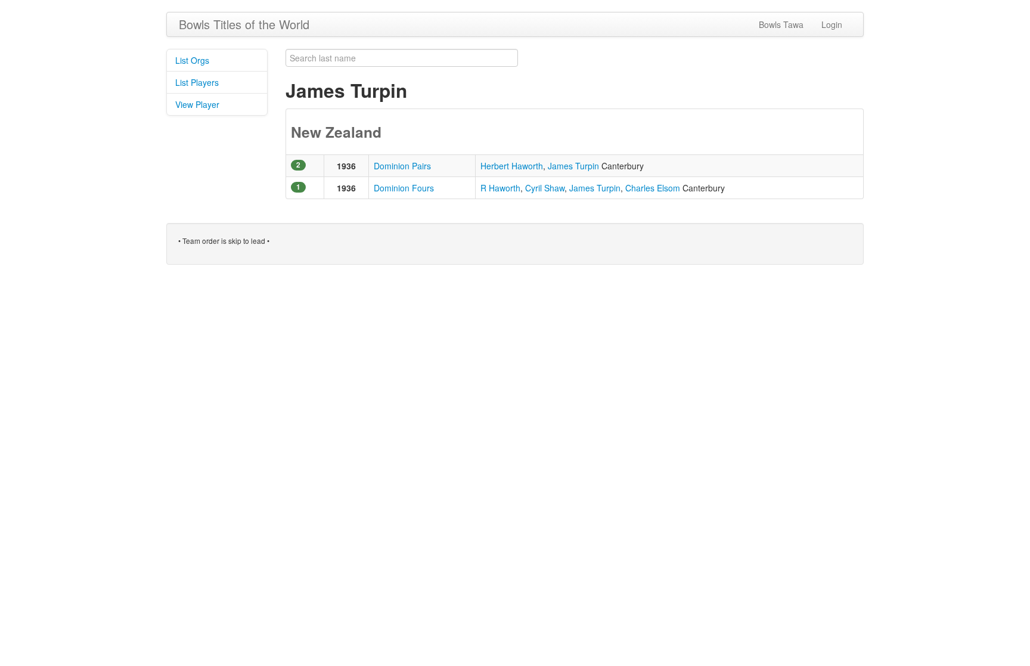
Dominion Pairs (402, 166)
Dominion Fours (404, 188)
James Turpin (573, 166)
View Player (197, 104)
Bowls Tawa (781, 24)
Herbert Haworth (511, 166)
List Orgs (192, 60)
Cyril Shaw (544, 188)
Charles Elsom (652, 188)
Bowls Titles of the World (244, 24)
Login (831, 24)
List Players (197, 82)
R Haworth (500, 188)
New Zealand (336, 132)
